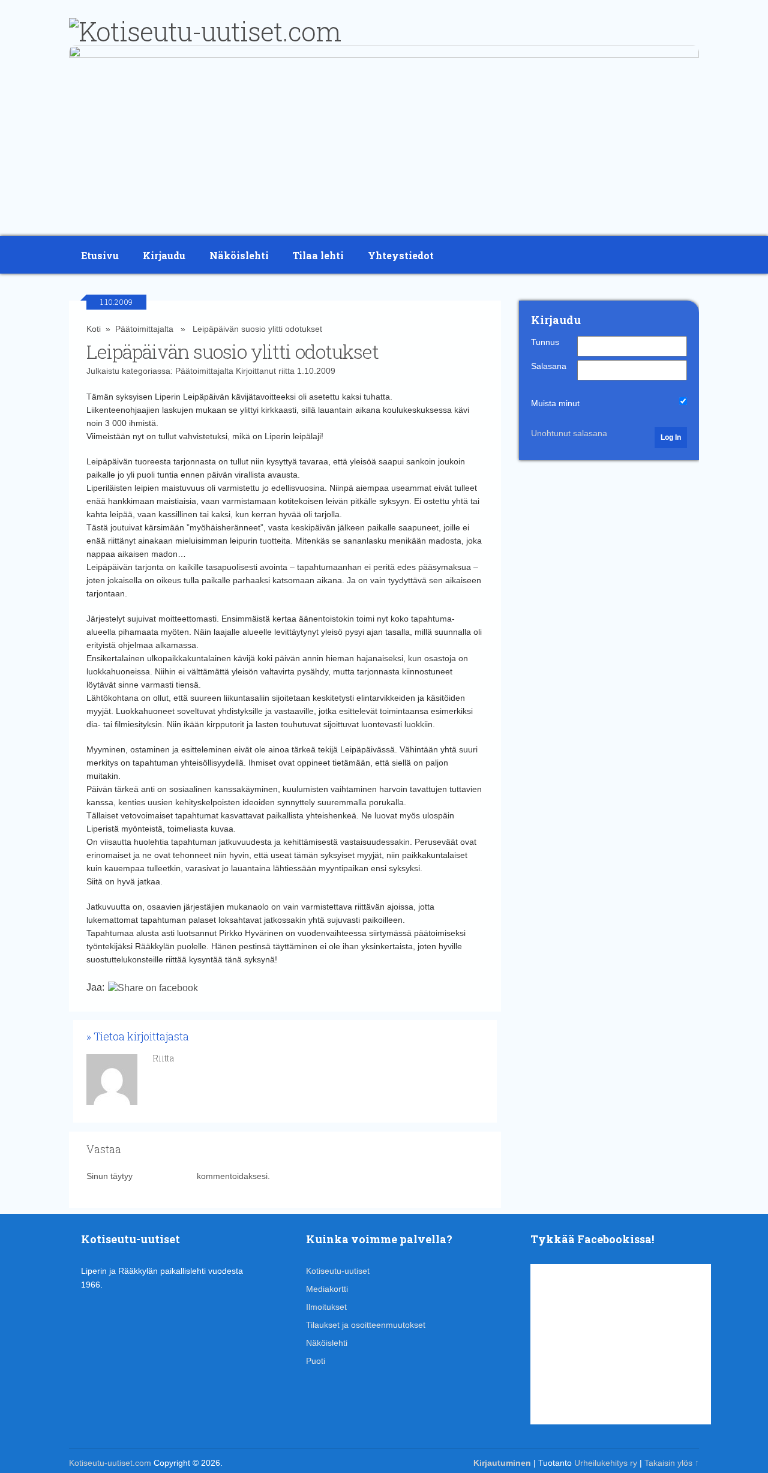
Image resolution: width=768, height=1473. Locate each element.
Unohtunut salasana (569, 433)
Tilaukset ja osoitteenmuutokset (365, 1325)
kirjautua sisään (164, 1176)
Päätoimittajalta (144, 329)
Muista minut (555, 403)
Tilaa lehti (318, 255)
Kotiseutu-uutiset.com (110, 1463)
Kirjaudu (164, 255)
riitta (286, 371)
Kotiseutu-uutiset (338, 1271)
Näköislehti (239, 255)
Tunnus (545, 342)
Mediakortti (327, 1289)
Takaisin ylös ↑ (671, 1463)
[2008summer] (384, 54)
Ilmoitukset (326, 1307)
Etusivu (100, 255)
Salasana (548, 366)
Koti (93, 329)
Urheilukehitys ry (605, 1463)
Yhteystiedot (401, 255)
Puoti (315, 1361)
